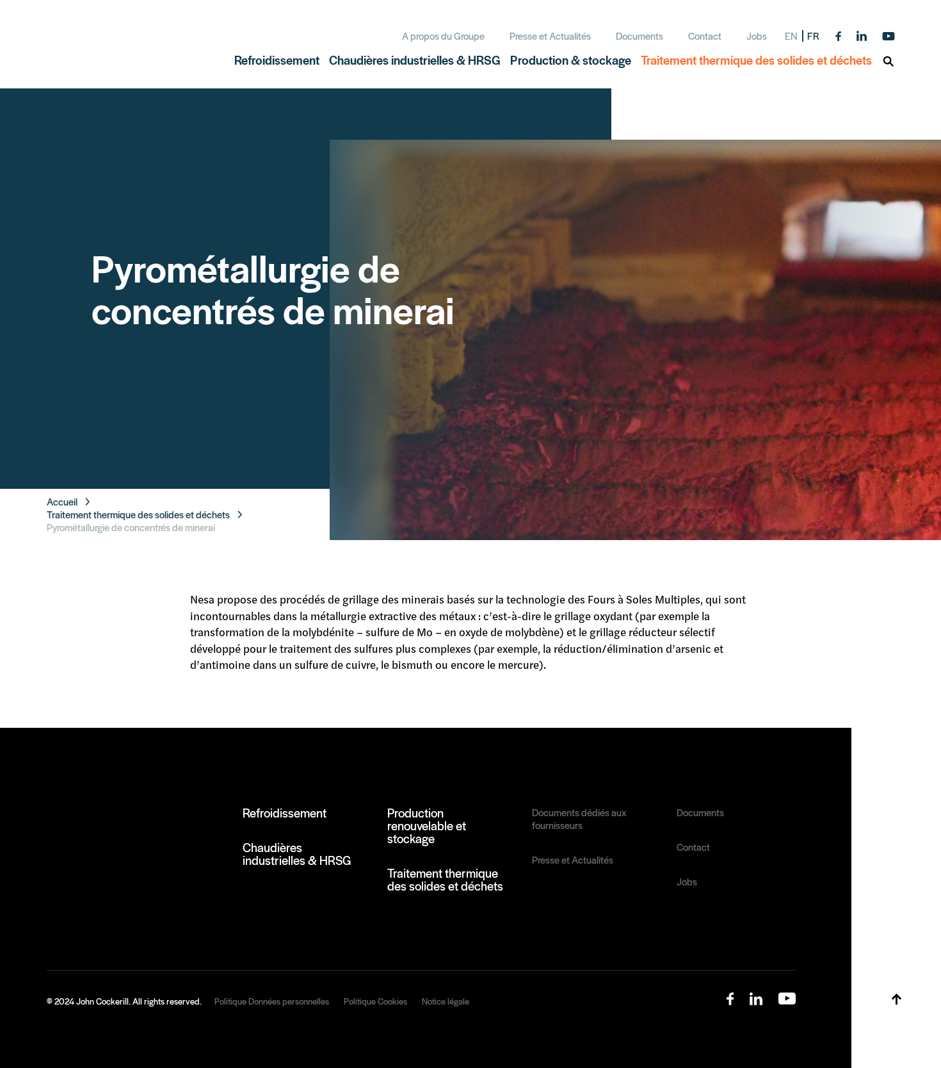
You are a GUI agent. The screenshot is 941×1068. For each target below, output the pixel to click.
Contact (704, 35)
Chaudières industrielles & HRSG (297, 853)
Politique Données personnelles (271, 1001)
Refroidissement (284, 812)
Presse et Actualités (550, 35)
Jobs (756, 35)
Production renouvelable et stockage (426, 825)
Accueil (62, 501)
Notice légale (445, 1001)
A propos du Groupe (443, 35)
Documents (639, 35)
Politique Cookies (375, 1001)
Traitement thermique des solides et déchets (138, 514)
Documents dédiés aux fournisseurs (579, 819)
